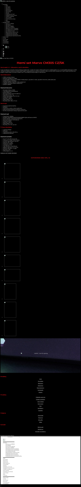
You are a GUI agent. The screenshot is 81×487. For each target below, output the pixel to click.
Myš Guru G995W (10, 23)
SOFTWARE (8, 153)
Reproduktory (9, 10)
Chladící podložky (10, 16)
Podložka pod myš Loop (11, 33)
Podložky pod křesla (10, 19)
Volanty (7, 13)
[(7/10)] (12, 280)
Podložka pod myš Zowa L (12, 34)
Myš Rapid (8, 25)
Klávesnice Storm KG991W (12, 28)
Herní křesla (8, 17)
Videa (40, 422)
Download (5, 39)
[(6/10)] (12, 266)
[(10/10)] (10, 335)
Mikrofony (8, 8)
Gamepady (8, 11)
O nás (4, 38)
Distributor (40, 429)
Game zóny (5, 43)
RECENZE (14, 153)
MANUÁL (3, 153)
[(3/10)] (12, 215)
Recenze (5, 40)
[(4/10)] (12, 233)
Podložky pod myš (10, 14)
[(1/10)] (12, 178)
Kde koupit (5, 37)
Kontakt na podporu (40, 431)
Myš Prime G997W (10, 27)
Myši (7, 5)
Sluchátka (8, 7)
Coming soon (6, 482)
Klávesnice (8, 9)
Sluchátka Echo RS (10, 31)
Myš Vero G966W (10, 26)
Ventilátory (40, 408)
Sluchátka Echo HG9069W (12, 29)
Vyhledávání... (4, 437)
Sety (7, 20)
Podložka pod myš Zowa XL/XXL (13, 35)
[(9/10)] (10, 317)
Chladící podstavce (7, 469)
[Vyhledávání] (3, 49)
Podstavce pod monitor (11, 15)
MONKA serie (6, 22)
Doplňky (8, 21)
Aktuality (40, 420)
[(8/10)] (10, 299)
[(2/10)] (12, 197)
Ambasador (6, 41)
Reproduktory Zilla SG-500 (12, 32)
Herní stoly (40, 404)
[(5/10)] (12, 252)
